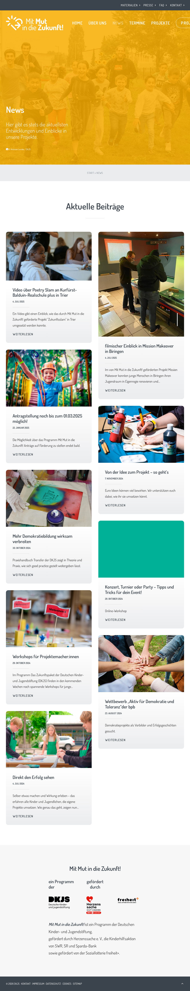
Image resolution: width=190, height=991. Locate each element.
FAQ (161, 5)
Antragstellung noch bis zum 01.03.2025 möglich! (47, 418)
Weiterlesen (23, 334)
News (118, 22)
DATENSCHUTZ (53, 983)
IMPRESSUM (38, 983)
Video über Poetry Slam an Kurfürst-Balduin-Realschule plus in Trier (45, 292)
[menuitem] (130, 5)
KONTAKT (26, 983)
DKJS (16, 983)
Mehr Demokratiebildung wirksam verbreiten (42, 538)
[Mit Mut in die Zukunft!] (34, 22)
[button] (49, 256)
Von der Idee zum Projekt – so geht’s (137, 472)
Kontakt (176, 5)
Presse (148, 5)
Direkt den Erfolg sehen (33, 777)
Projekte (160, 22)
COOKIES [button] (67, 983)
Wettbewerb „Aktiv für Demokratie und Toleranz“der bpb (139, 704)
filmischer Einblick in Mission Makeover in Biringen (139, 348)
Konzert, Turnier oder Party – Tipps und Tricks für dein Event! (139, 589)
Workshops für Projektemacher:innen (46, 656)
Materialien (129, 5)
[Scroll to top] (182, 983)
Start (90, 172)
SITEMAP (77, 983)
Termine (137, 22)
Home (77, 22)
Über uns (98, 22)
